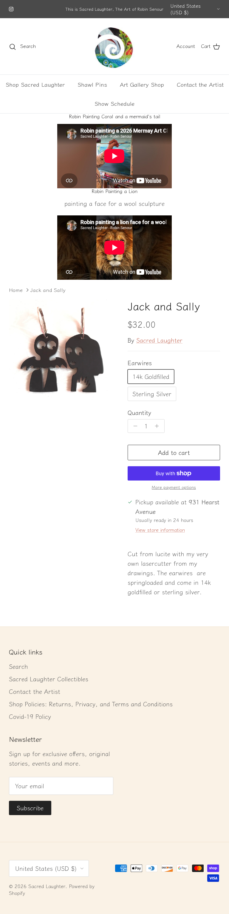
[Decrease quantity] (134, 426)
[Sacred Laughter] (114, 46)
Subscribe (30, 807)
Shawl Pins (92, 84)
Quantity (139, 412)
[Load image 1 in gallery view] (61, 352)
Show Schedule (114, 103)
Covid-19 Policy (30, 716)
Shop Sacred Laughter (35, 84)
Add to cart (174, 452)
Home (16, 289)
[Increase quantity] (158, 426)
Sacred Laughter (159, 340)
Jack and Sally (48, 289)
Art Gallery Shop (142, 84)
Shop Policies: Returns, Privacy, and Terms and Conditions (91, 704)
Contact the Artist (200, 84)
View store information (160, 529)
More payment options (174, 487)
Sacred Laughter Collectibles (48, 678)
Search (18, 666)
